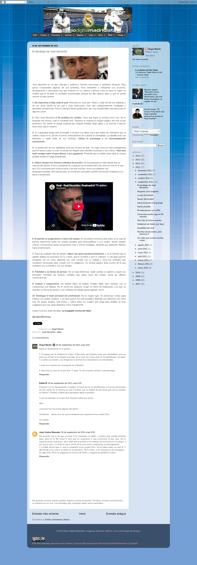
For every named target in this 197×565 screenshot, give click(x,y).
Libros (100, 35)
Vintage (120, 35)
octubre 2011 (144, 178)
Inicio (35, 35)
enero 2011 (143, 268)
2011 (138, 167)
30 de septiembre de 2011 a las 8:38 (78, 432)
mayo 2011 (143, 252)
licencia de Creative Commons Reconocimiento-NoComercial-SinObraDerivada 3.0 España (96, 543)
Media (110, 35)
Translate (154, 135)
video (59, 332)
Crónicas (43, 35)
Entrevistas (56, 35)
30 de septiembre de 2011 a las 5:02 (64, 383)
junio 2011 (143, 249)
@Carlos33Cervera (41, 317)
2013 (138, 160)
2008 (138, 280)
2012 (138, 163)
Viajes (91, 35)
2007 (138, 284)
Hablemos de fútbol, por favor (150, 224)
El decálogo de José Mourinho (146, 186)
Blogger (136, 531)
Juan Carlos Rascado (49, 432)
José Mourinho (49, 332)
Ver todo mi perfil (140, 59)
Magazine (80, 35)
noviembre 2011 (145, 174)
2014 (138, 156)
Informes (68, 35)
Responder (44, 374)
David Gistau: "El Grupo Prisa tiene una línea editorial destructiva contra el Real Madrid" (154, 114)
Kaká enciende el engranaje (150, 203)
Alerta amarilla (143, 207)
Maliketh (109, 531)
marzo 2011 (143, 260)
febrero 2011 (144, 264)
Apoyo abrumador (145, 199)
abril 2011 (142, 256)
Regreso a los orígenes (148, 191)
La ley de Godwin (145, 195)
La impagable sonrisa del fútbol (76, 311)
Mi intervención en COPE (148, 210)
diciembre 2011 (145, 170)
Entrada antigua (116, 513)
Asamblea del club (145, 228)
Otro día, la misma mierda (149, 220)
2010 (138, 273)
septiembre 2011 (146, 182)
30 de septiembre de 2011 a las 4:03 (73, 345)
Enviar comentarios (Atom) (57, 520)
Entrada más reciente (45, 513)
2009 (138, 276)
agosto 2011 (144, 245)
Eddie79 (43, 383)
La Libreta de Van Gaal (146, 70)
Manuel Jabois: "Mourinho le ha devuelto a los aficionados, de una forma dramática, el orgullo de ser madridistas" (147, 97)
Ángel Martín (58, 329)
